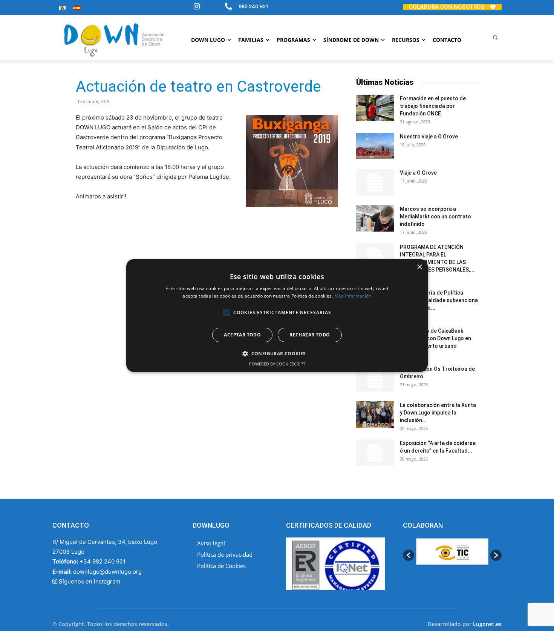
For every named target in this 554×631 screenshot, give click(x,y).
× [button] (419, 267)
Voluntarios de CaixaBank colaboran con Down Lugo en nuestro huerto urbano (435, 338)
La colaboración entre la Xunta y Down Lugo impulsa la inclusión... (438, 412)
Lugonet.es (487, 624)
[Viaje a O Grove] (375, 182)
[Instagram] (197, 7)
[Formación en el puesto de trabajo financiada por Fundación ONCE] (375, 108)
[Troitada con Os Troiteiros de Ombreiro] (375, 378)
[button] (495, 37)
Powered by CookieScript (277, 364)
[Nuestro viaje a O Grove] (375, 146)
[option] (450, 555)
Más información (353, 296)
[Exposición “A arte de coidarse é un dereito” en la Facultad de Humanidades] (375, 452)
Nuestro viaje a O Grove (429, 137)
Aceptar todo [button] (242, 335)
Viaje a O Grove (418, 173)
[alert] (277, 315)
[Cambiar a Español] (77, 7)
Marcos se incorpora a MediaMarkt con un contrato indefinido (435, 216)
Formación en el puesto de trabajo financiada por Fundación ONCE (433, 106)
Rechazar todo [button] (309, 335)
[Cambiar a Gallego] (62, 7)
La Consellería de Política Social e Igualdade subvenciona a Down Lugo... (439, 300)
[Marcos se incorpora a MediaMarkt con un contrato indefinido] (375, 218)
